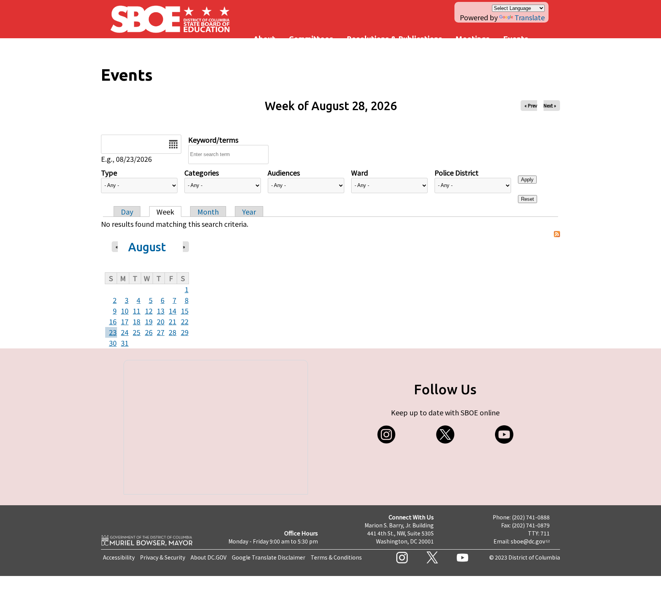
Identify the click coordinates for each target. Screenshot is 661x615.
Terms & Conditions (336, 557)
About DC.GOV (208, 557)
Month (208, 211)
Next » (550, 105)
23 (113, 332)
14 (172, 311)
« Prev (530, 105)
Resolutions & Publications (394, 38)
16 (113, 321)
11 (136, 311)
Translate (529, 17)
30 (113, 343)
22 (185, 321)
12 (149, 311)
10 (125, 311)
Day (127, 211)
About (264, 38)
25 (136, 332)
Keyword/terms (213, 140)
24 (125, 332)
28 (172, 332)
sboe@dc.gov (528, 541)
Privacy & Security (162, 557)
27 (160, 332)
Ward (359, 172)
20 (160, 321)
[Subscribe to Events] (557, 234)
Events (515, 38)
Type (109, 172)
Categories (201, 172)
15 (185, 311)
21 (172, 321)
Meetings (473, 38)
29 (185, 332)
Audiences (284, 172)
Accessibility (119, 557)
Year (249, 211)
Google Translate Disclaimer (268, 557)
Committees (311, 38)
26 (149, 332)
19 (149, 321)
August (147, 247)
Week (165, 211)
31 (125, 343)
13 (160, 311)
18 (136, 321)
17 (125, 321)
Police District (457, 172)
